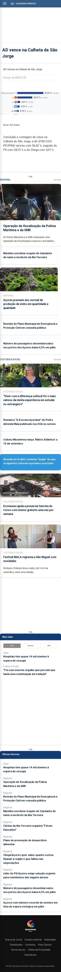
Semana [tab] (30, 646)
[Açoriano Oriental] (30, 932)
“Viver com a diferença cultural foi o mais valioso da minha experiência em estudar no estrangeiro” (29, 400)
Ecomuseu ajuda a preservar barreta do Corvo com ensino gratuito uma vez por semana (28, 510)
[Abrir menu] (5, 3)
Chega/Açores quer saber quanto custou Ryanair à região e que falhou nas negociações (28, 858)
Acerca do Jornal (13, 939)
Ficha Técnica (44, 944)
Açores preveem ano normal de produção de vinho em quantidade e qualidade (25, 304)
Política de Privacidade (39, 949)
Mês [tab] (49, 646)
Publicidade (50, 939)
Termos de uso (18, 949)
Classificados (16, 944)
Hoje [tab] (12, 646)
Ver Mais (57, 180)
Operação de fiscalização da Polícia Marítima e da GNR (29, 228)
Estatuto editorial (33, 939)
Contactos (30, 944)
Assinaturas (30, 955)
